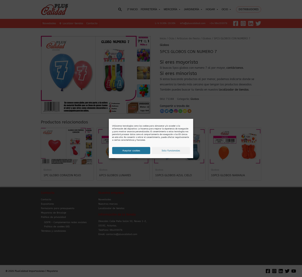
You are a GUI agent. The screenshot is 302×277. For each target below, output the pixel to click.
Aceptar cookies (131, 150)
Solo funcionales (171, 150)
